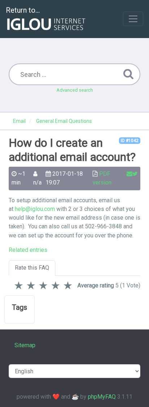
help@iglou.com (35, 208)
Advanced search (74, 90)
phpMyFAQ (102, 396)
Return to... (23, 10)
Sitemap (24, 345)
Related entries (28, 249)
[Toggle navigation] (133, 19)
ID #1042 (130, 140)
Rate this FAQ (32, 267)
